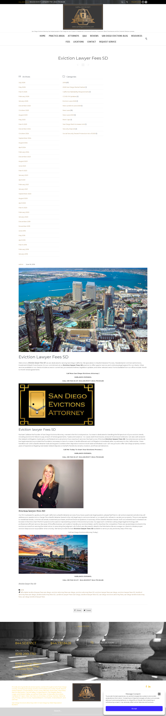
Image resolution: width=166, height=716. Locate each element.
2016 (64, 82)
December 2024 (25, 129)
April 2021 (22, 180)
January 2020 (23, 217)
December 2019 (24, 221)
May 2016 (22, 235)
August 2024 (23, 143)
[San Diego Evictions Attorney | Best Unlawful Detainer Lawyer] (83, 17)
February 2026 (24, 96)
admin (21, 264)
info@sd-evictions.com (31, 675)
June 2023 (22, 166)
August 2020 (23, 198)
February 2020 (24, 212)
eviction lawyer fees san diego (106, 592)
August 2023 (23, 161)
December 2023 (25, 157)
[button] (159, 694)
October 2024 (24, 133)
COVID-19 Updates (69, 96)
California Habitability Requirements (76, 92)
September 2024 (25, 138)
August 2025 (23, 115)
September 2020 (25, 194)
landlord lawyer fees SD (90, 594)
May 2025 (22, 119)
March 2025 (23, 124)
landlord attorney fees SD (46, 594)
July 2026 (22, 82)
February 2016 (24, 249)
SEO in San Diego (40, 703)
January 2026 (23, 101)
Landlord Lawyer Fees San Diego (68, 594)
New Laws (66, 110)
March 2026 (23, 92)
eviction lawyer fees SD (126, 592)
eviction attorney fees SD (85, 592)
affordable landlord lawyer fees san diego (36, 592)
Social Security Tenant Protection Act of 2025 (79, 133)
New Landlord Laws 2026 (72, 106)
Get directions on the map (29, 675)
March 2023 (23, 170)
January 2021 (23, 189)
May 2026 (22, 87)
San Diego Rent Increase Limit (74, 124)
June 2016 (22, 231)
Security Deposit (69, 129)
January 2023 (23, 175)
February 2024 (24, 152)
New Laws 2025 (68, 115)
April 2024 (22, 147)
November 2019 (24, 226)
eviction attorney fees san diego (63, 592)
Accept (134, 709)
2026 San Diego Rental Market (74, 87)
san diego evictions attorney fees (111, 594)
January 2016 (23, 254)
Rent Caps (66, 119)
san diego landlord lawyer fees (33, 597)
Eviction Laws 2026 (69, 101)
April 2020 (22, 203)
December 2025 (25, 106)
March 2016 (23, 245)
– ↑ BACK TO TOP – (83, 626)
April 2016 (22, 240)
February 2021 (24, 184)
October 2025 (24, 110)
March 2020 (23, 207)
